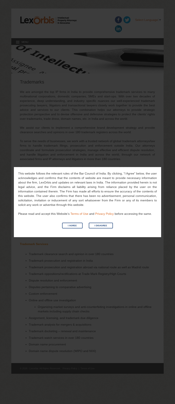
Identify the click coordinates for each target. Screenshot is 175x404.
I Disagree (101, 225)
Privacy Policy (104, 213)
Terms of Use (79, 213)
